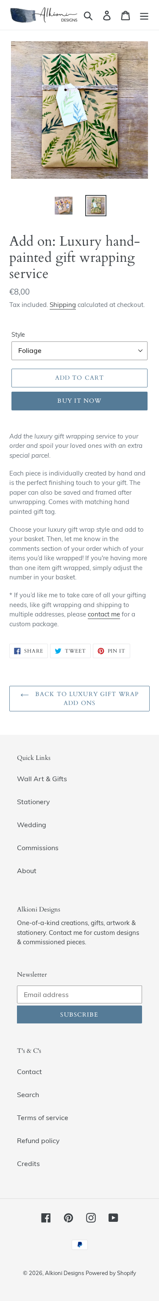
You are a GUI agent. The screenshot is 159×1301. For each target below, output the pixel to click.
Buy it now (79, 401)
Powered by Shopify (111, 1272)
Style (18, 334)
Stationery (33, 801)
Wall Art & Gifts (42, 778)
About (26, 870)
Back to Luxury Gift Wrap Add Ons (86, 698)
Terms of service (42, 1117)
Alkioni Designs (64, 1272)
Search (28, 1094)
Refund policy (38, 1140)
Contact (29, 1071)
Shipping (63, 305)
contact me (104, 614)
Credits (28, 1163)
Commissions (38, 847)
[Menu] (144, 14)
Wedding (31, 824)
